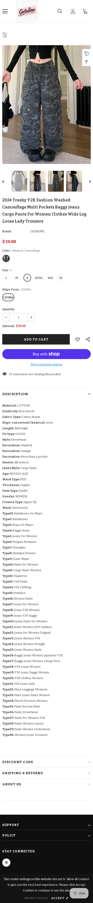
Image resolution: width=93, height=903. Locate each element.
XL (61, 278)
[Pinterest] (6, 862)
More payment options (46, 364)
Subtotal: (8, 326)
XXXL (39, 278)
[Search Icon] (60, 11)
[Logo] (27, 11)
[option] (46, 104)
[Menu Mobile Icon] (5, 11)
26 (10, 374)
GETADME (37, 231)
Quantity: (8, 309)
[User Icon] (73, 11)
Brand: (7, 231)
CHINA (8, 297)
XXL (50, 278)
